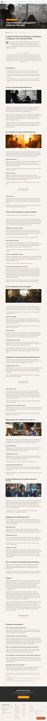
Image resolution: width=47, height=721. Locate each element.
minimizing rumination (25, 660)
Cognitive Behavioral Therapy (20, 638)
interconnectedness (24, 110)
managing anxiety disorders (12, 367)
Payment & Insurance (23, 712)
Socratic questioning (27, 168)
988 (27, 678)
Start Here (43, 1)
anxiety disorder (28, 370)
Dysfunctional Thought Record (16, 168)
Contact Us (23, 715)
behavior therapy (31, 41)
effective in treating (17, 500)
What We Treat (24, 1)
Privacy (36, 712)
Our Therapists (17, 1)
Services (31, 1)
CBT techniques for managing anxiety (28, 650)
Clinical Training (32, 711)
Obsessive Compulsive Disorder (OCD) (17, 407)
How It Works (24, 707)
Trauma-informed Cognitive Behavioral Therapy (14, 268)
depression (25, 179)
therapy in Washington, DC (8, 712)
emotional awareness (34, 657)
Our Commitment (37, 710)
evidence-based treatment (28, 107)
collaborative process (19, 114)
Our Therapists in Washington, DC (32, 710)
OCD (9, 502)
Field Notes (37, 1)
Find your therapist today (23, 190)
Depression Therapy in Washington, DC (17, 709)
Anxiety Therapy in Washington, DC (17, 707)
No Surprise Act (41, 711)
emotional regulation (23, 458)
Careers (23, 714)
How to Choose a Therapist (24, 710)
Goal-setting (8, 332)
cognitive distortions (31, 162)
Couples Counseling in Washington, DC (17, 712)
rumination (23, 233)
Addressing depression (10, 391)
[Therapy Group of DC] (4, 2)
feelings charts (19, 347)
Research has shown (9, 237)
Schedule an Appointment (23, 697)
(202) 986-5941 (4, 711)
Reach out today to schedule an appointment (18, 608)
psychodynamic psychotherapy (33, 540)
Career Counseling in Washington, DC (17, 718)
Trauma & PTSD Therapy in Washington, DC (17, 714)
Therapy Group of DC (11, 601)
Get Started (23, 706)
